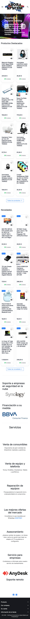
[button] (27, 7)
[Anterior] (6, 26)
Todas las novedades (15, 369)
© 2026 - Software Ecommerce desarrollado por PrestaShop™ (15, 615)
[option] (15, 26)
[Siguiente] (23, 26)
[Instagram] (16, 594)
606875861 (18, 518)
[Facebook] (13, 594)
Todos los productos (15, 200)
